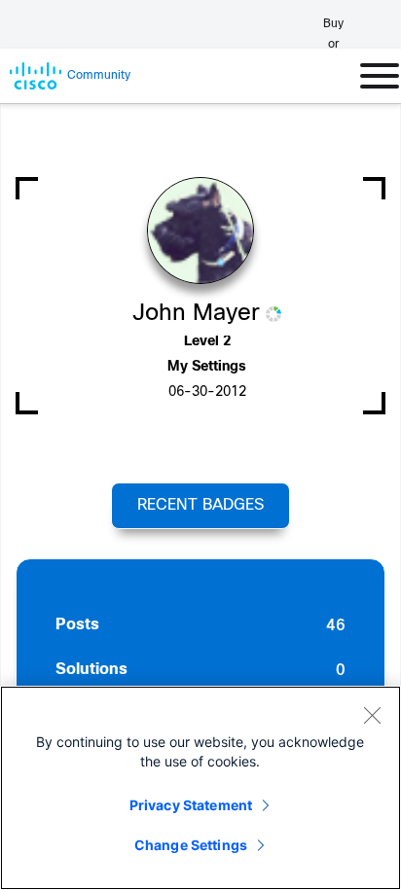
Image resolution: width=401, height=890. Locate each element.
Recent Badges (200, 505)
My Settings (206, 367)
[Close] (372, 715)
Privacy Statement (190, 805)
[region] (200, 788)
